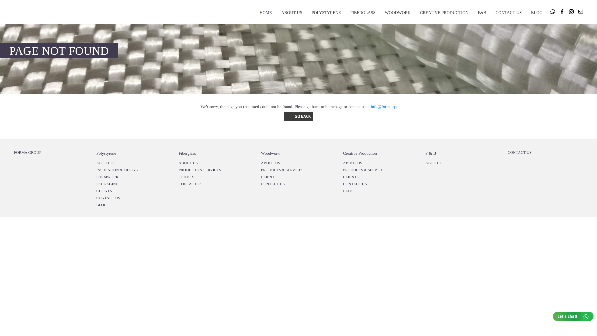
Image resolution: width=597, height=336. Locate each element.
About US (105, 163)
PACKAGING (107, 184)
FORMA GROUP (27, 152)
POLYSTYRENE (326, 12)
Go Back (303, 117)
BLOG (101, 205)
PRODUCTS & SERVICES (200, 170)
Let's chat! (567, 317)
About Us (291, 12)
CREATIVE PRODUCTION (444, 12)
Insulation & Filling (117, 170)
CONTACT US (108, 198)
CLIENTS (104, 191)
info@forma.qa (384, 106)
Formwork (107, 177)
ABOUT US (434, 163)
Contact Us (509, 12)
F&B (482, 12)
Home (266, 12)
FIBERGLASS (362, 12)
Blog (536, 12)
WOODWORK (398, 12)
